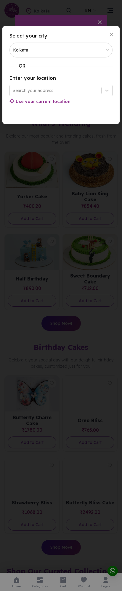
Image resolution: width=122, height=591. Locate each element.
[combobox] (13, 90)
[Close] (111, 34)
